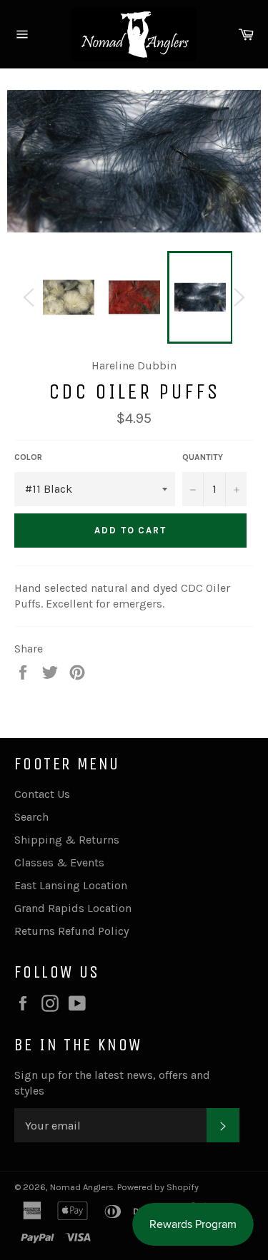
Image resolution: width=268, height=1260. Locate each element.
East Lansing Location (70, 885)
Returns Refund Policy (71, 931)
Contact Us (42, 794)
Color (28, 457)
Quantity (202, 457)
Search (31, 817)
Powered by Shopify (158, 1187)
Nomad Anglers (82, 1187)
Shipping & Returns (66, 839)
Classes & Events (59, 862)
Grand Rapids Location (72, 908)
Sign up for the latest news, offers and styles (112, 1082)
